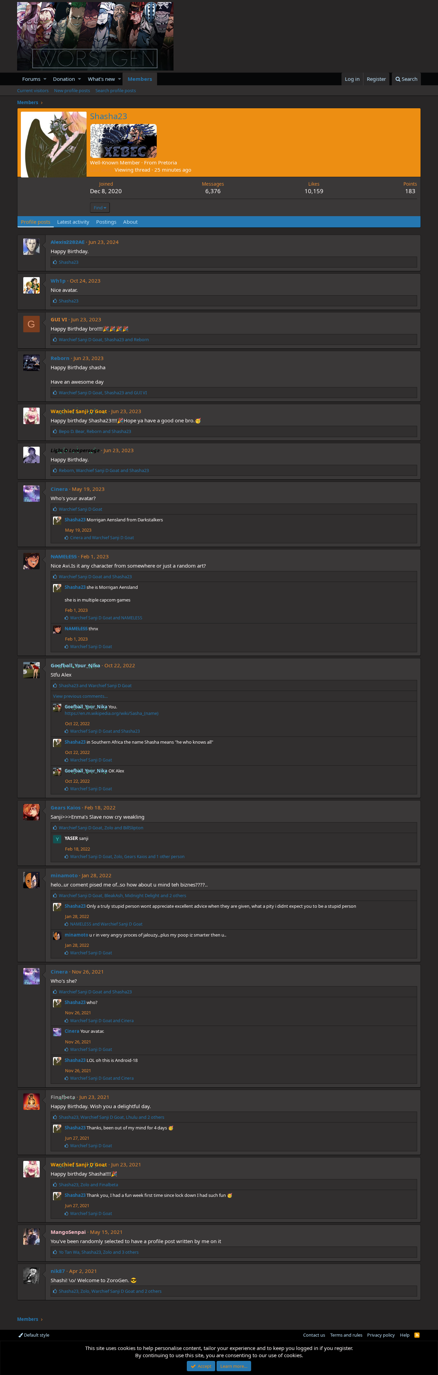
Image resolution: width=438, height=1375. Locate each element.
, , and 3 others (99, 1252)
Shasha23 (75, 520)
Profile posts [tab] (35, 221)
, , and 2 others (122, 895)
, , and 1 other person (127, 856)
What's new (101, 78)
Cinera (59, 488)
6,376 (213, 191)
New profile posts (72, 90)
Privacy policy (381, 1335)
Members (140, 78)
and (102, 538)
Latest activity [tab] (73, 221)
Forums (31, 78)
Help (405, 1335)
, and (104, 339)
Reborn (60, 358)
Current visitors (33, 90)
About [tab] (130, 221)
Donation (64, 78)
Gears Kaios (65, 807)
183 (410, 191)
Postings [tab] (106, 221)
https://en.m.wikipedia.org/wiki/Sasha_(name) (111, 713)
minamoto (64, 875)
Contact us (314, 1335)
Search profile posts (115, 90)
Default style (36, 1335)
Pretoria (167, 162)
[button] (45, 79)
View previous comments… (80, 696)
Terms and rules (346, 1335)
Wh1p (58, 280)
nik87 (58, 1270)
